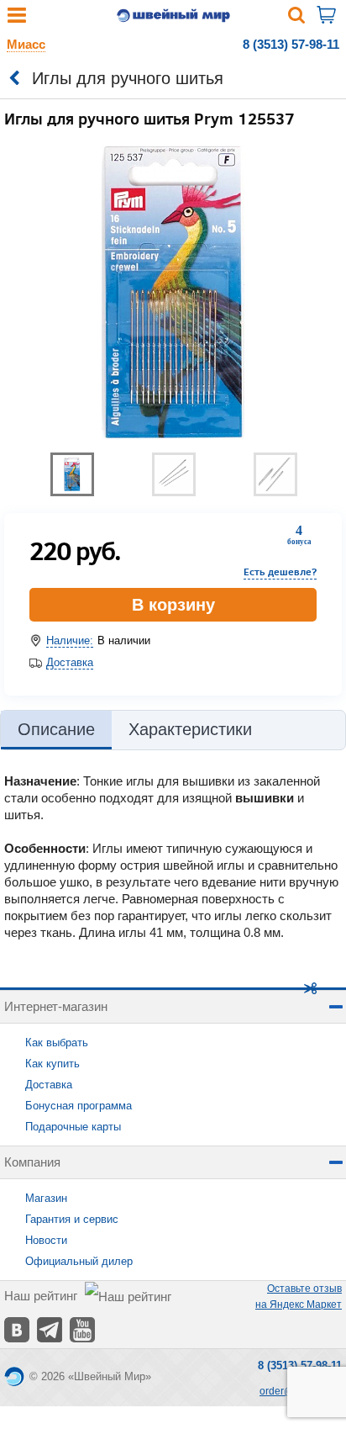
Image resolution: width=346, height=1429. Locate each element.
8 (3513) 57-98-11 (291, 44)
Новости (46, 1240)
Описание (56, 729)
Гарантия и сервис (71, 1219)
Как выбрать (56, 1042)
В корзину (173, 604)
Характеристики (190, 729)
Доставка (69, 662)
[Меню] (17, 19)
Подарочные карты (73, 1126)
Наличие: (69, 640)
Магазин (46, 1198)
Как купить (52, 1063)
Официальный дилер (79, 1261)
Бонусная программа (78, 1105)
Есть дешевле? (280, 571)
